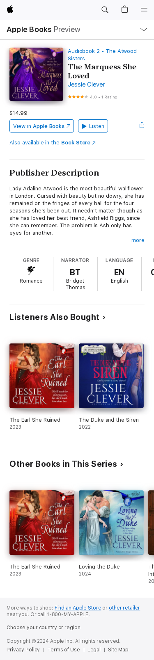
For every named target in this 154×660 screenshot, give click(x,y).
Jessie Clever (86, 84)
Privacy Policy (23, 650)
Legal (94, 650)
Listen (96, 126)
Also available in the (49, 142)
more (138, 240)
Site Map (118, 650)
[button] (105, 10)
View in (38, 126)
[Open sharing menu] (142, 126)
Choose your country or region (43, 627)
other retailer (124, 608)
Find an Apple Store (78, 608)
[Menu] (144, 10)
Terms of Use (63, 650)
